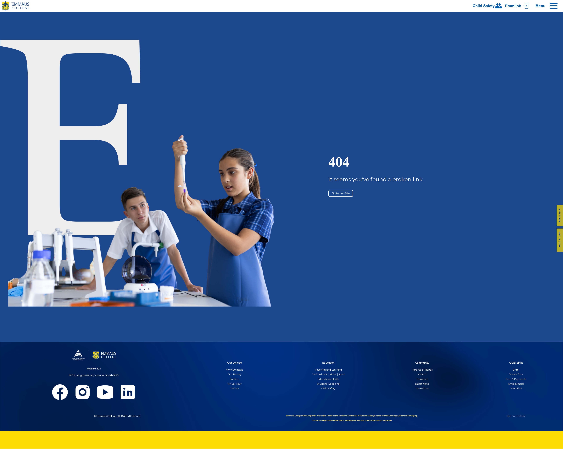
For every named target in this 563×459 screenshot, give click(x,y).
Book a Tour (560, 239)
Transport (422, 379)
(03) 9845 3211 (94, 368)
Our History (234, 374)
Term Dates (422, 388)
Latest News (422, 383)
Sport (341, 374)
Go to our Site (341, 193)
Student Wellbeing (328, 383)
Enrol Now (560, 215)
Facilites (234, 379)
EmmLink (516, 388)
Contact (234, 388)
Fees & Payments (516, 379)
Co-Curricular (320, 374)
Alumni (422, 374)
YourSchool (519, 416)
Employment (516, 383)
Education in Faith (328, 379)
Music (333, 374)
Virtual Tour (234, 383)
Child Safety (328, 388)
